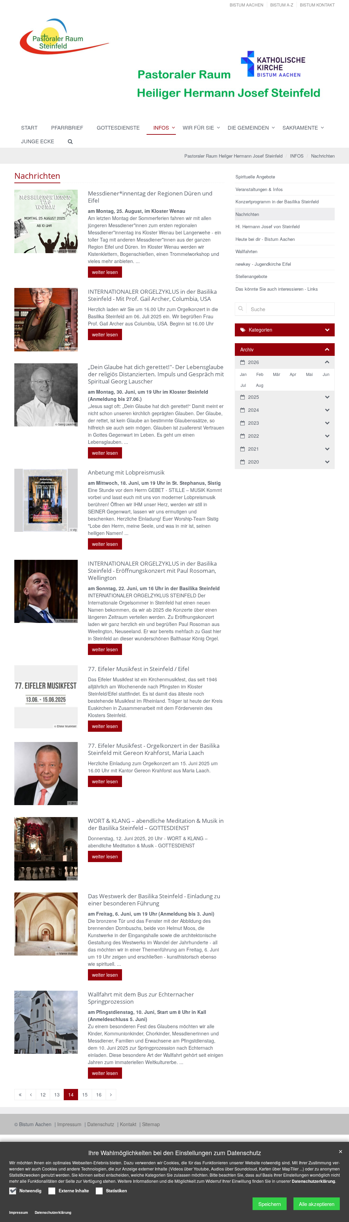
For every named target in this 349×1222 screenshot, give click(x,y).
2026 (253, 362)
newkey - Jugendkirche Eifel (263, 264)
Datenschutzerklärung (313, 1181)
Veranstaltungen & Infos (259, 189)
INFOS (161, 127)
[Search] (67, 141)
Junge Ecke (37, 141)
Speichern (269, 1203)
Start (29, 127)
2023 (253, 422)
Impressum (70, 1124)
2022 (253, 435)
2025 (253, 396)
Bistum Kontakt (317, 5)
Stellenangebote (251, 276)
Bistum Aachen (246, 5)
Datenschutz (101, 1124)
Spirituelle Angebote (255, 176)
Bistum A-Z (281, 5)
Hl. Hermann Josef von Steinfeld (268, 226)
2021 (253, 448)
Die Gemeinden (248, 127)
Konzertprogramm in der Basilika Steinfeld (277, 201)
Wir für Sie (198, 127)
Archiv (247, 349)
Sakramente (300, 127)
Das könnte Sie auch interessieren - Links (277, 289)
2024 (253, 409)
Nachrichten (323, 155)
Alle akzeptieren (316, 1203)
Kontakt (129, 1124)
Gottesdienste (118, 127)
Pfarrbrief (67, 127)
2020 (253, 461)
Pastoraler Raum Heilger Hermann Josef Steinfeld (233, 155)
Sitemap (151, 1124)
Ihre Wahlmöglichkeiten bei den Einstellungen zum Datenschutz (174, 1152)
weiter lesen (105, 271)
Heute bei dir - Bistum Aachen (265, 239)
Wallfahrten (246, 251)
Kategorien (260, 329)
